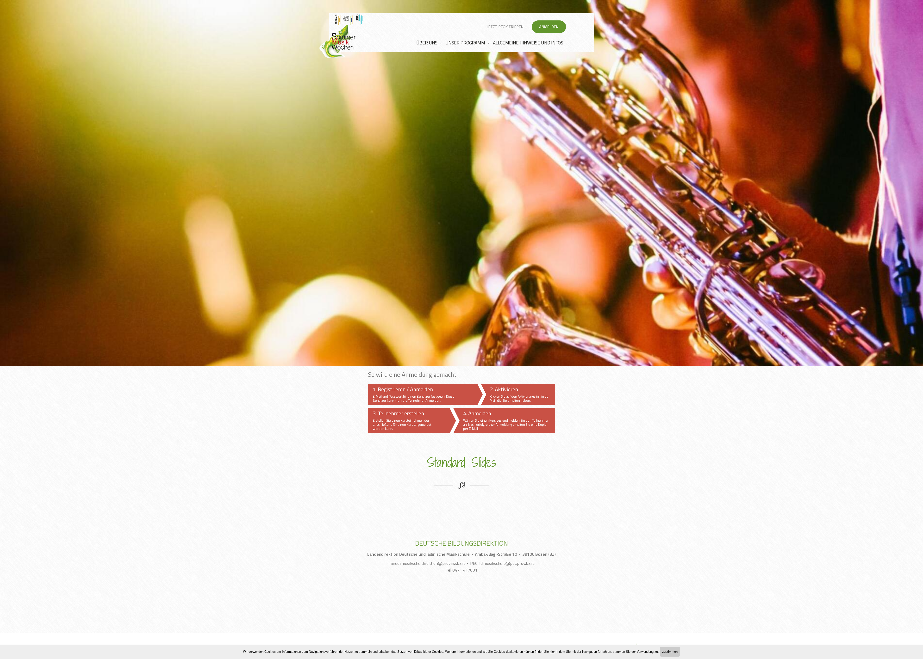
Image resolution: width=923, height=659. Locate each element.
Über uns (426, 42)
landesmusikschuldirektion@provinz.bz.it (427, 563)
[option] (461, 183)
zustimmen (670, 651)
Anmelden (549, 27)
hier (552, 651)
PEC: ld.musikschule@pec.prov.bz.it (502, 563)
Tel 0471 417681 (461, 570)
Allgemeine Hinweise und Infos (528, 42)
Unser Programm (465, 42)
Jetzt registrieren (505, 27)
